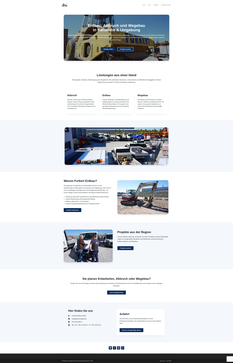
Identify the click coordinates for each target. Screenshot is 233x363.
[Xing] (114, 348)
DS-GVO (169, 361)
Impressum (162, 361)
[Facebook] (110, 348)
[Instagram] (122, 348)
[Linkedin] (118, 348)
